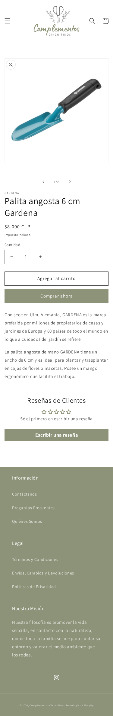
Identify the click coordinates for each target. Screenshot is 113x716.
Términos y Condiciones (35, 559)
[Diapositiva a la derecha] (70, 181)
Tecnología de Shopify (80, 705)
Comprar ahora (56, 296)
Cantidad (12, 244)
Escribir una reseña (56, 435)
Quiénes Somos (27, 521)
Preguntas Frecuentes (33, 507)
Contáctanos (24, 494)
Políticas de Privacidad (34, 586)
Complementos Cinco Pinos (47, 705)
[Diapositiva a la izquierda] (43, 181)
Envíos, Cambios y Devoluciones (43, 573)
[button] (7, 21)
